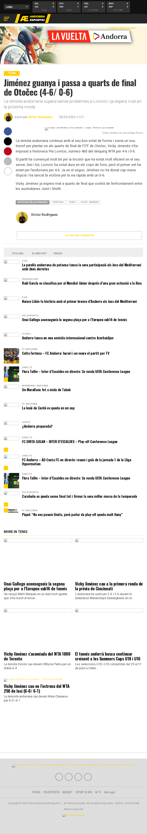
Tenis (72, 202)
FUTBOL (36, 792)
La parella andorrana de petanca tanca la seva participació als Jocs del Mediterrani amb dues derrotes (81, 266)
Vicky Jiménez (90, 202)
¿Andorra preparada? (37, 426)
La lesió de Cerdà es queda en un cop (48, 407)
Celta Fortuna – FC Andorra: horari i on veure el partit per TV (65, 353)
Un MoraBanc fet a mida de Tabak (46, 389)
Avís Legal (109, 792)
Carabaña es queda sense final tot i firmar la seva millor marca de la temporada (79, 496)
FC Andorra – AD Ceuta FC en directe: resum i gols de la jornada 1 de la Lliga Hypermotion (76, 461)
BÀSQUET (67, 792)
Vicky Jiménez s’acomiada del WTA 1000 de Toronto (37, 656)
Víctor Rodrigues (40, 117)
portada (58, 202)
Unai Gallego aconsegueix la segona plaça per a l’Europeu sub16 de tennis (74, 319)
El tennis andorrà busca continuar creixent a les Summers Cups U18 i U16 (107, 656)
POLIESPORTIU (51, 792)
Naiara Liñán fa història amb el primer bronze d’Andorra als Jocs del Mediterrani (79, 301)
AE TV (98, 792)
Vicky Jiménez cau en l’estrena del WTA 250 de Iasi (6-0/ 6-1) (36, 688)
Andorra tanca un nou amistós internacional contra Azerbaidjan (68, 337)
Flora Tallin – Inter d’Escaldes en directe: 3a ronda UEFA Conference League (76, 371)
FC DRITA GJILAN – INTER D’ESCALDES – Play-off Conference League (70, 441)
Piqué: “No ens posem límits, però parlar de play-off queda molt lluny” (72, 514)
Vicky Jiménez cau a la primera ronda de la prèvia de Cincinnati (109, 585)
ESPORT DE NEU (83, 792)
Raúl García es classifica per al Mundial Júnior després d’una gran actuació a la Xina (82, 283)
